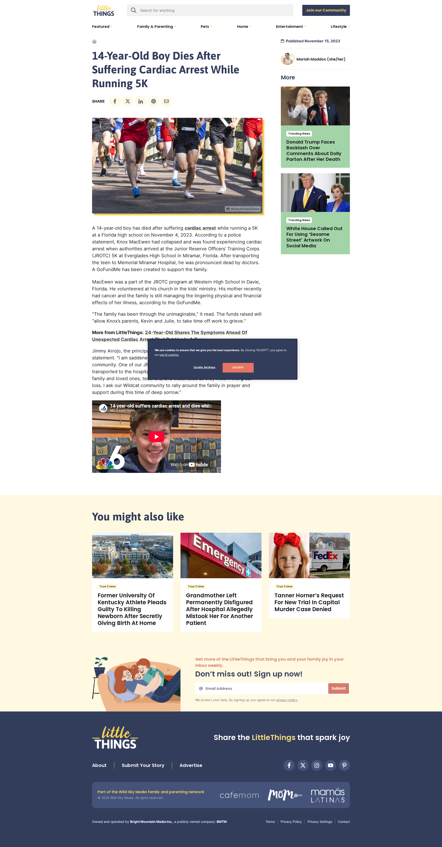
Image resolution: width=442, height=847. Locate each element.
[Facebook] (289, 765)
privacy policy (286, 700)
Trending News (299, 134)
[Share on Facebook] (114, 101)
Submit (339, 688)
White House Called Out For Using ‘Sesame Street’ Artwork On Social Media (314, 237)
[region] (222, 359)
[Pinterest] (344, 765)
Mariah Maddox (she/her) (321, 59)
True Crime (107, 586)
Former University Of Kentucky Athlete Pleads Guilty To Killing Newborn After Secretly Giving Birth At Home (132, 609)
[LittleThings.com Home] (103, 10)
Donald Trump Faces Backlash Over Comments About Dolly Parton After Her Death (313, 150)
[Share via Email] (166, 101)
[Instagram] (316, 765)
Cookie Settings (204, 367)
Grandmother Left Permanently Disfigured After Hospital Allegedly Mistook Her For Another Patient (219, 609)
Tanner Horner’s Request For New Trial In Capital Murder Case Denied (309, 602)
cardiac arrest (200, 228)
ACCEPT (238, 367)
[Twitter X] (302, 765)
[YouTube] (330, 765)
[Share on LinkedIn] (140, 101)
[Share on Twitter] (127, 101)
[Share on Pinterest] (153, 101)
